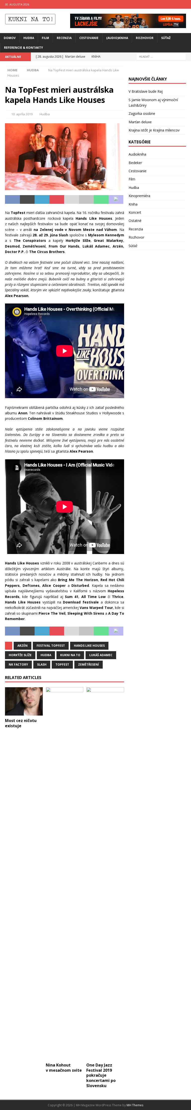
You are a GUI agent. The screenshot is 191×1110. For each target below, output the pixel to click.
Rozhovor (144, 38)
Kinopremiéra (139, 195)
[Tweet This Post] (27, 199)
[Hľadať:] (161, 56)
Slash (42, 664)
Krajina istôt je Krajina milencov (154, 130)
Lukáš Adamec (100, 655)
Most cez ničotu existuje (21, 723)
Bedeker (135, 162)
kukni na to (70, 655)
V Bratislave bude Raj (146, 91)
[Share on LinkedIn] (42, 199)
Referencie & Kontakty (23, 47)
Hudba (28, 38)
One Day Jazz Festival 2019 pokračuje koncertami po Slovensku (101, 1075)
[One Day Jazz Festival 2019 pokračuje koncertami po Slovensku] (105, 873)
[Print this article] (86, 199)
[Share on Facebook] (12, 199)
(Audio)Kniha (117, 38)
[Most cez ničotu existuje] (24, 701)
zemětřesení (88, 664)
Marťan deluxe (140, 122)
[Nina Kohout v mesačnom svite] (65, 873)
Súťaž (166, 38)
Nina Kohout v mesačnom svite (64, 1067)
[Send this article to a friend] (71, 199)
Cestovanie (88, 38)
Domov (10, 38)
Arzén (22, 645)
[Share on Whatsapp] (101, 199)
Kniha (133, 204)
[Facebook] (177, 4)
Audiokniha (137, 154)
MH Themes (135, 1105)
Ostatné (135, 220)
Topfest (62, 664)
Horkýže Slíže (20, 655)
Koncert (135, 212)
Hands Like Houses (89, 645)
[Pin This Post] (56, 199)
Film (45, 38)
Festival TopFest (51, 645)
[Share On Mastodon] (116, 199)
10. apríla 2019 (22, 114)
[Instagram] (186, 4)
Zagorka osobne (142, 113)
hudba (46, 655)
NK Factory (18, 664)
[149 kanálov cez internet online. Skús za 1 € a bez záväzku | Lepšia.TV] (128, 25)
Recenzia (64, 38)
